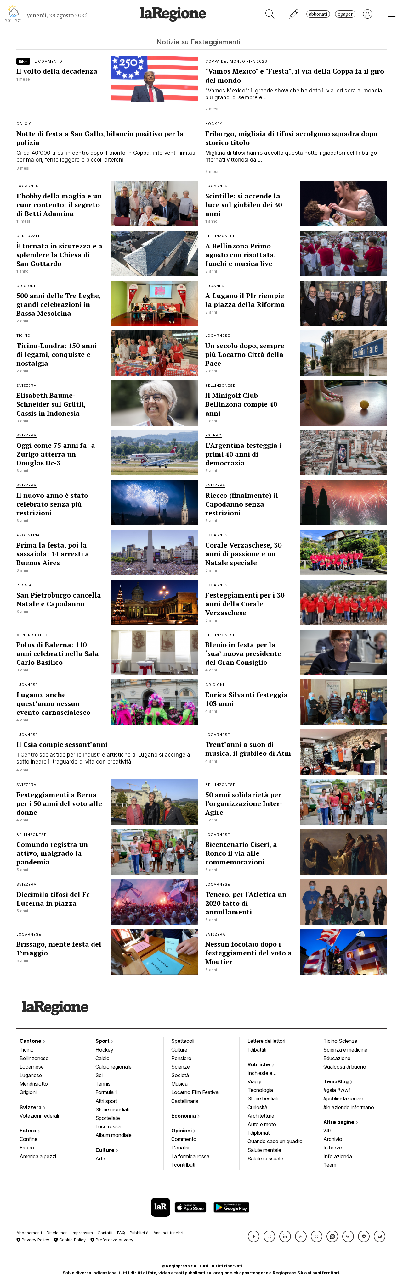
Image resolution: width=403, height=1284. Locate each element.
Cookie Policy (72, 1239)
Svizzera (31, 1107)
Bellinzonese (34, 1058)
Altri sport (106, 1101)
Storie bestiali (262, 1098)
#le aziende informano (348, 1107)
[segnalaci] (294, 14)
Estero (28, 1130)
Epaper (345, 14)
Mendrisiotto (34, 1084)
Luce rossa (108, 1126)
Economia (184, 1116)
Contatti (105, 1233)
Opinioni (182, 1130)
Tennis (103, 1084)
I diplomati (258, 1133)
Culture (105, 1150)
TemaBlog (336, 1081)
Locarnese (32, 1067)
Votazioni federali (39, 1116)
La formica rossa (190, 1156)
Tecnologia (260, 1090)
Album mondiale (113, 1135)
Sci (99, 1075)
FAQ (121, 1233)
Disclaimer (57, 1233)
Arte (100, 1158)
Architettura (260, 1116)
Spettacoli (182, 1041)
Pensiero (181, 1058)
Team (329, 1165)
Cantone (31, 1041)
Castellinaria (184, 1101)
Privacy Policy (34, 1239)
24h (327, 1130)
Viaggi (254, 1081)
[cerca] (270, 14)
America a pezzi (38, 1156)
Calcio (102, 1058)
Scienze (180, 1067)
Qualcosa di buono (344, 1067)
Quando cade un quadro (275, 1141)
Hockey (104, 1050)
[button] (253, 1236)
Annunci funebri (168, 1233)
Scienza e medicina (345, 1050)
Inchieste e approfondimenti (266, 1073)
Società (180, 1075)
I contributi (183, 1165)
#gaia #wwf (336, 1090)
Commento (183, 1139)
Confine (28, 1139)
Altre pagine (339, 1122)
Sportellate (107, 1118)
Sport (103, 1041)
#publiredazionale (343, 1098)
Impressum (82, 1233)
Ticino (27, 1050)
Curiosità (257, 1107)
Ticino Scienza (340, 1041)
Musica (179, 1084)
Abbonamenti (29, 1233)
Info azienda (337, 1156)
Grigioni (28, 1092)
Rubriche (259, 1064)
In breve (332, 1147)
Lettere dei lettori (266, 1041)
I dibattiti (256, 1050)
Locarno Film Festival (195, 1092)
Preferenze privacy (113, 1239)
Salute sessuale (265, 1158)
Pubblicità (139, 1233)
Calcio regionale (113, 1067)
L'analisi (180, 1147)
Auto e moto (261, 1124)
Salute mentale (264, 1150)
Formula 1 (106, 1092)
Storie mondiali (112, 1109)
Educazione (336, 1058)
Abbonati (318, 14)
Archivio (332, 1139)
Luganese (31, 1075)
